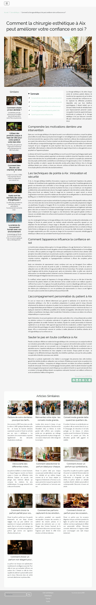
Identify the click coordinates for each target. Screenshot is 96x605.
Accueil (6, 12)
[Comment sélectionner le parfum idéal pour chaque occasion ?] (48, 454)
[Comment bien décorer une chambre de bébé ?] (14, 158)
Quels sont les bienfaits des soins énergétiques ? (14, 197)
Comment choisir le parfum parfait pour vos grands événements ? (20, 513)
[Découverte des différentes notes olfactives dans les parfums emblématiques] (20, 454)
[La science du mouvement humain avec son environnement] (14, 218)
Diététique (48, 596)
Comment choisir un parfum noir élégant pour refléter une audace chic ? (20, 560)
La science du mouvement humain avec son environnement (14, 228)
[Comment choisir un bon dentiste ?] (14, 100)
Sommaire (34, 93)
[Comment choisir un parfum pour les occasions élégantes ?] (75, 500)
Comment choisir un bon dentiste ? (14, 109)
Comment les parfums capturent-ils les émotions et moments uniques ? (48, 513)
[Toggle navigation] (6, 3)
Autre (48, 601)
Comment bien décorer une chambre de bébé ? (14, 168)
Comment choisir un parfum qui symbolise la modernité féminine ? (76, 467)
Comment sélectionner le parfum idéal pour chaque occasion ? (48, 467)
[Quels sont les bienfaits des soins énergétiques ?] (14, 188)
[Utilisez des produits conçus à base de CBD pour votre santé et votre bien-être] (14, 126)
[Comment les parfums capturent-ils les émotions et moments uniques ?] (48, 500)
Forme (48, 598)
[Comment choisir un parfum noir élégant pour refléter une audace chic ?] (20, 547)
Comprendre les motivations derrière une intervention (46, 98)
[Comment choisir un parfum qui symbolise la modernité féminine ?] (75, 454)
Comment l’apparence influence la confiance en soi (46, 106)
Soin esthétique (14, 12)
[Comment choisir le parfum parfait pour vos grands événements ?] (20, 500)
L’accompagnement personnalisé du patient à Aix (45, 110)
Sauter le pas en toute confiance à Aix (42, 114)
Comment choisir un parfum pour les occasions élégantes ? (76, 513)
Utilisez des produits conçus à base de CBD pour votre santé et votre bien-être (14, 137)
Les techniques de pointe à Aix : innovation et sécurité (46, 102)
